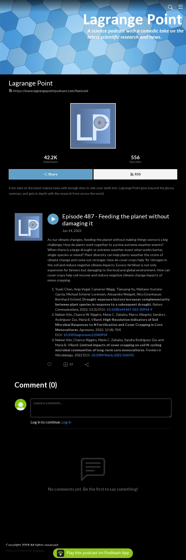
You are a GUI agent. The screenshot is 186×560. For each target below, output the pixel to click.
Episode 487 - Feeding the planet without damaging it (115, 220)
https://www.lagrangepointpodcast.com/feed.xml (50, 91)
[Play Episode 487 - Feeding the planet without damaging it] (53, 219)
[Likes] (50, 364)
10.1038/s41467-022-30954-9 (129, 309)
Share (52, 174)
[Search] (170, 7)
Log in (66, 422)
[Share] (87, 364)
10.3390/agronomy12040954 (85, 335)
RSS (138, 174)
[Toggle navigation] (180, 6)
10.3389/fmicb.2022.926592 (112, 355)
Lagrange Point (31, 83)
